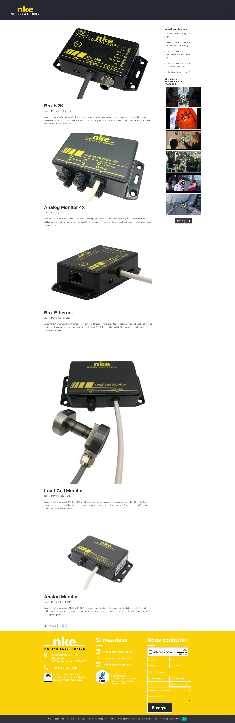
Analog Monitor (61, 596)
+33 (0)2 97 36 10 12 (64, 667)
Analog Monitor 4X (64, 207)
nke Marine (52, 111)
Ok (184, 719)
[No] (231, 719)
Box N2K (54, 105)
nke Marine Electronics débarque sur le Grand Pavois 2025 (177, 54)
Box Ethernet (58, 312)
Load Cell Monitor (63, 490)
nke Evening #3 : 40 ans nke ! (177, 72)
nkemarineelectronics (117, 658)
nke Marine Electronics (118, 651)
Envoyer (160, 707)
